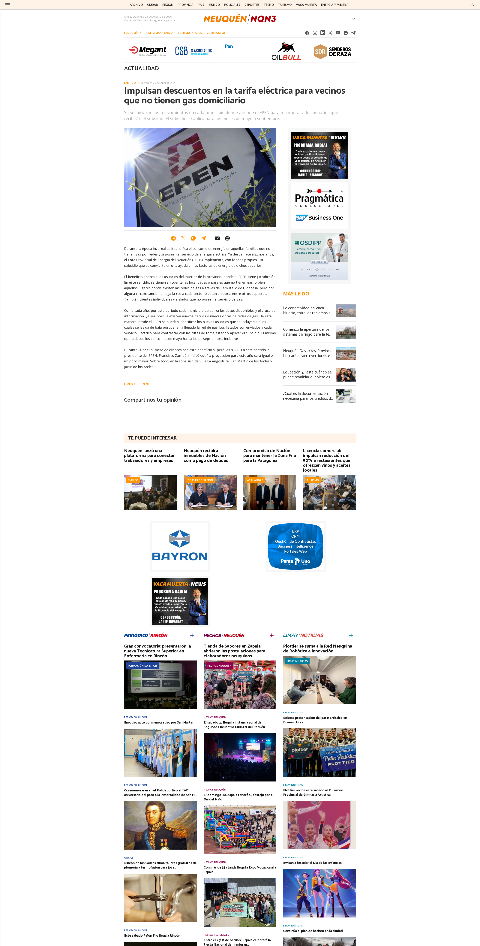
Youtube (338, 33)
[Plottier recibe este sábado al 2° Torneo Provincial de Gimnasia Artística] (319, 802)
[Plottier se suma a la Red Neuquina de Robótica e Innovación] (319, 657)
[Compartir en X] (183, 238)
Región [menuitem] (167, 5)
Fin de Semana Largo (158, 33)
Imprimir (227, 238)
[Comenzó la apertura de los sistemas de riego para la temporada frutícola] (346, 326)
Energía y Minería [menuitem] (335, 5)
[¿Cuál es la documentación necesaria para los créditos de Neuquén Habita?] (346, 390)
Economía (131, 33)
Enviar (217, 238)
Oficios (129, 858)
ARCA (198, 33)
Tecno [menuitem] (269, 5)
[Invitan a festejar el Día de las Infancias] (319, 870)
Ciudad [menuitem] (152, 5)
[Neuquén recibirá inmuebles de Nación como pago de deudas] (210, 476)
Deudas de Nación (200, 480)
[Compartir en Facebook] (173, 238)
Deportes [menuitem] (252, 5)
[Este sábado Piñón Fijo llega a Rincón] (160, 942)
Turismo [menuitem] (285, 5)
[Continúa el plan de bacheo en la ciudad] (319, 938)
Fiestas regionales (216, 935)
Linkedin (322, 33)
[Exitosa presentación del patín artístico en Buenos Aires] (319, 729)
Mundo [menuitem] (214, 5)
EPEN (145, 384)
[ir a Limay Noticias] (303, 635)
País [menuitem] (201, 5)
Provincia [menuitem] (186, 5)
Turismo (184, 33)
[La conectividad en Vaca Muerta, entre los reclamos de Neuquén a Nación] (346, 305)
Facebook (307, 33)
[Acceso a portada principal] (31, 4)
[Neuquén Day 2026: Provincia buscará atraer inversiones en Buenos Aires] (346, 347)
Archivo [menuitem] (136, 5)
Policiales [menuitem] (232, 5)
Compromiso (216, 33)
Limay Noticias (297, 661)
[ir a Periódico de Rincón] (146, 635)
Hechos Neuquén (219, 665)
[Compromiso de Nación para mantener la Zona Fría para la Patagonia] (269, 476)
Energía (130, 83)
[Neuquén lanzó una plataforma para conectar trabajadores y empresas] (150, 476)
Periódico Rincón (135, 717)
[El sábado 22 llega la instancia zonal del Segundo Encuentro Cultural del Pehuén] (240, 734)
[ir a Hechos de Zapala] (224, 635)
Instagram (315, 33)
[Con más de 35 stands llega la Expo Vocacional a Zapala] (240, 879)
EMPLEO (133, 480)
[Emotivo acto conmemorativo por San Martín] (160, 729)
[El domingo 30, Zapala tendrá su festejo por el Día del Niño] (240, 806)
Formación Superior (142, 665)
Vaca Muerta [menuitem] (306, 5)
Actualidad (255, 480)
